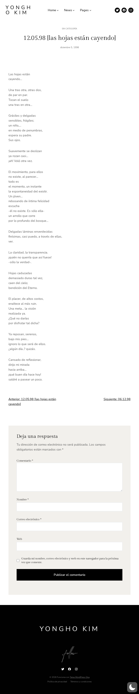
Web (19, 539)
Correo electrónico (29, 519)
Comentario (25, 460)
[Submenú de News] (74, 10)
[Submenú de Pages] (90, 10)
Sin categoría (69, 28)
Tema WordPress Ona (80, 677)
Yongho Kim (19, 10)
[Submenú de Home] (58, 10)
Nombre (23, 499)
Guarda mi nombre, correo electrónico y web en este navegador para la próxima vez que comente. (69, 560)
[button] (132, 687)
